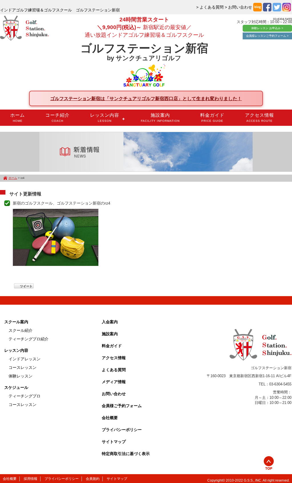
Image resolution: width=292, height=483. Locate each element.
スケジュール (16, 387)
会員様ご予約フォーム (122, 405)
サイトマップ (114, 441)
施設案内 (160, 117)
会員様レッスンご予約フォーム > (267, 35)
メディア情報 (114, 381)
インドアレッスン (24, 359)
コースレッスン (22, 367)
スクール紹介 (21, 330)
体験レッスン (21, 376)
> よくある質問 (210, 7)
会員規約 (93, 479)
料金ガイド (212, 117)
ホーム (17, 117)
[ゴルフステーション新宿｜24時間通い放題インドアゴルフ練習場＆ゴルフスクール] (24, 28)
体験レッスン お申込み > (267, 28)
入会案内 (110, 322)
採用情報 (30, 479)
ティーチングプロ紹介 (28, 339)
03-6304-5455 (282, 19)
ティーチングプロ (24, 396)
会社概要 (110, 417)
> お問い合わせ (238, 7)
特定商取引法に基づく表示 (126, 453)
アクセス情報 (259, 117)
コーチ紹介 (57, 117)
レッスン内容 (104, 117)
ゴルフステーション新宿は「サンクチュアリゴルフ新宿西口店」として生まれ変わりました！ (146, 98)
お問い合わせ (114, 393)
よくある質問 (114, 369)
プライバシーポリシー (122, 429)
